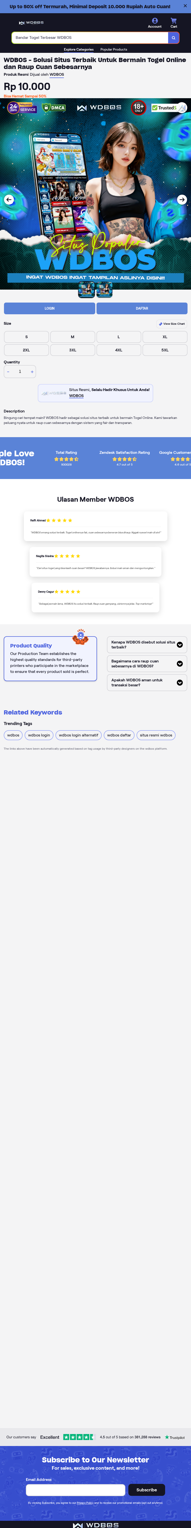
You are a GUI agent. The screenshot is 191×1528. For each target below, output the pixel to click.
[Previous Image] (9, 200)
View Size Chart (174, 323)
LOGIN (49, 308)
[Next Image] (182, 200)
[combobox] (90, 37)
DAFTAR (142, 308)
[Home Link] (31, 23)
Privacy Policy (85, 1502)
